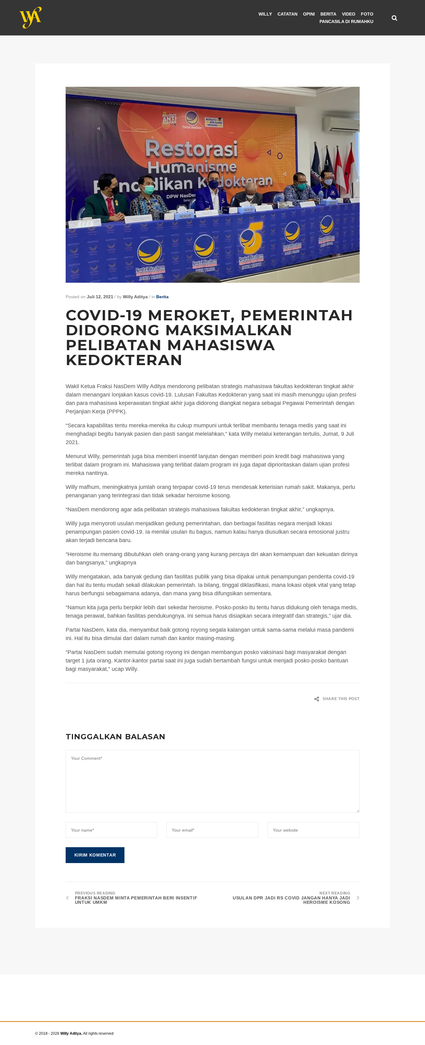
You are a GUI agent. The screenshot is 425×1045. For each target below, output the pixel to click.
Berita (328, 14)
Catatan (287, 14)
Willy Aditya (135, 296)
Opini (309, 14)
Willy (265, 14)
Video (348, 14)
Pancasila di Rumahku (346, 21)
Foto (367, 14)
